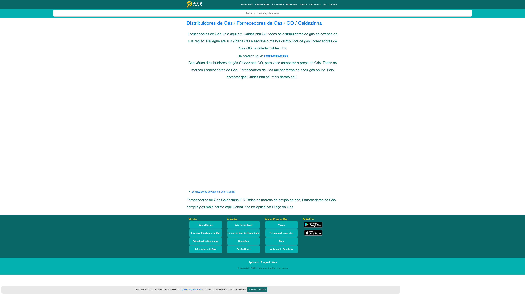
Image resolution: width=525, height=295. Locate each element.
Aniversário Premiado (281, 249)
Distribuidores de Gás (210, 22)
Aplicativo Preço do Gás (262, 262)
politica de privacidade (191, 289)
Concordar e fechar (257, 289)
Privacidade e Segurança (206, 241)
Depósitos (243, 241)
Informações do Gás (205, 249)
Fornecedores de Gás (259, 22)
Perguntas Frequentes (281, 232)
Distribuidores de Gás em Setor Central (213, 191)
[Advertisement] (262, 109)
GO (290, 22)
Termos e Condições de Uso (205, 232)
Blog (281, 241)
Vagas (281, 224)
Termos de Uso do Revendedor (243, 232)
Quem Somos (206, 224)
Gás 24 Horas (243, 249)
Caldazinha (310, 22)
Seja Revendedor (244, 224)
